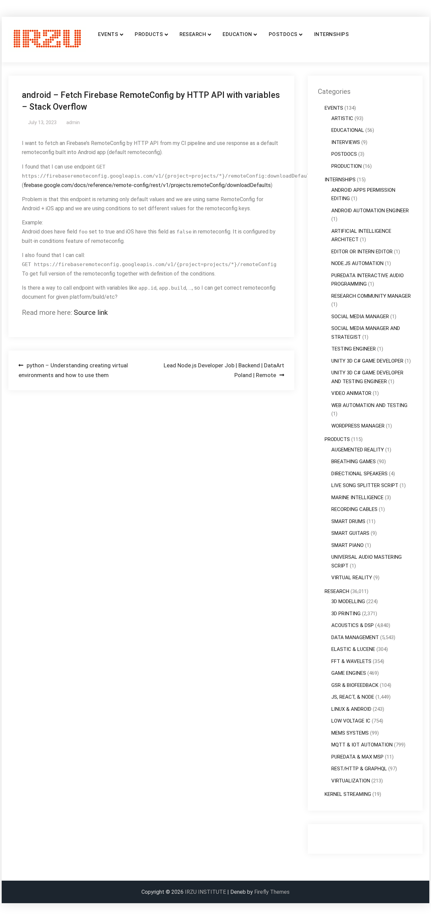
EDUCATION (237, 34)
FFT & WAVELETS (351, 661)
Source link (91, 312)
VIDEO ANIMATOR (351, 393)
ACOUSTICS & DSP (352, 625)
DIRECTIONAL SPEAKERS (359, 474)
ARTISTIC (342, 118)
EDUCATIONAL (347, 130)
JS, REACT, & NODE (352, 697)
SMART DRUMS (348, 521)
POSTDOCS (283, 34)
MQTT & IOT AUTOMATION (362, 745)
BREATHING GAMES (353, 461)
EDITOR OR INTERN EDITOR (362, 252)
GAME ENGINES (348, 673)
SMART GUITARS (350, 533)
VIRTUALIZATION (350, 781)
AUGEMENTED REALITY (357, 450)
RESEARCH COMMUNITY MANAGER (371, 296)
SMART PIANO (347, 545)
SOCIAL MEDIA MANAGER (360, 317)
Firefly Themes (272, 892)
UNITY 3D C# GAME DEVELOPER (367, 361)
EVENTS (108, 34)
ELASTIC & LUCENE (353, 649)
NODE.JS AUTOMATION (357, 263)
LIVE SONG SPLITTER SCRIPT (364, 485)
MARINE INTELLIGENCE (357, 497)
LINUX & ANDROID (351, 709)
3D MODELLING (348, 601)
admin (73, 122)
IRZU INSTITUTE (205, 892)
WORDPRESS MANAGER (358, 426)
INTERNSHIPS (331, 34)
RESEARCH (192, 34)
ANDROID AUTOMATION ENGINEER (370, 211)
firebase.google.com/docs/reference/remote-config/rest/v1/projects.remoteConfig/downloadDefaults (147, 185)
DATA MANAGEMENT (355, 637)
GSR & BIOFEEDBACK (354, 685)
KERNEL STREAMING (348, 794)
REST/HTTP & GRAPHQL (359, 769)
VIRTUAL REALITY (351, 578)
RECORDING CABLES (354, 509)
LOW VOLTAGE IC (350, 721)
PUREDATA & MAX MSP (357, 757)
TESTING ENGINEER (353, 349)
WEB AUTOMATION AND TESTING (369, 405)
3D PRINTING (346, 614)
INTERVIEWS (345, 142)
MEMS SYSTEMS (350, 733)
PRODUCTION (346, 166)
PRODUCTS (149, 34)
